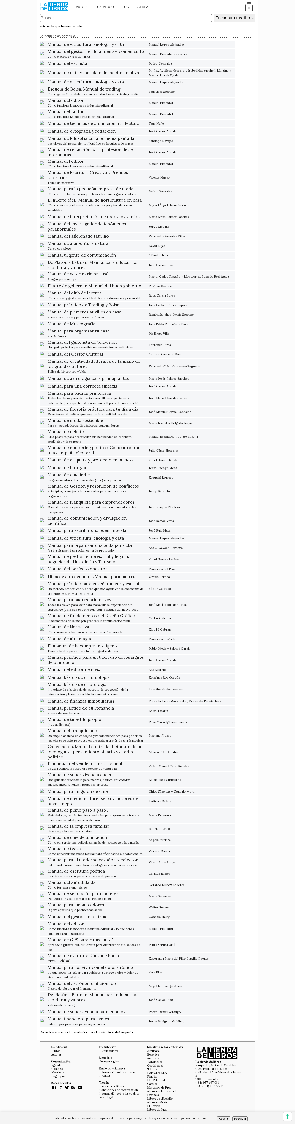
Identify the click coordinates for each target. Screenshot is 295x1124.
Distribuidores (109, 1050)
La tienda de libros (111, 1086)
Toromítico (155, 1062)
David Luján (157, 246)
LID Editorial (156, 1080)
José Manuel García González (170, 412)
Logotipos (58, 1076)
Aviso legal (106, 1097)
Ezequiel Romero (161, 477)
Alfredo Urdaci (159, 255)
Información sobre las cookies (119, 1093)
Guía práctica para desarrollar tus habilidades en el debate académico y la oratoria (90, 437)
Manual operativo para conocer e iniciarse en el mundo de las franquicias (92, 507)
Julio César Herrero (163, 450)
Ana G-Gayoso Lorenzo (166, 548)
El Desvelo (154, 1106)
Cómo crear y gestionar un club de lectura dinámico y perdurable (94, 295)
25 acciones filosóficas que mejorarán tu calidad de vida (93, 411)
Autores (83, 7)
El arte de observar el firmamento (82, 986)
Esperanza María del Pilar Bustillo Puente (179, 958)
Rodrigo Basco (159, 829)
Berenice (153, 1054)
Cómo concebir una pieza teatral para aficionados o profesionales (95, 851)
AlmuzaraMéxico (158, 1102)
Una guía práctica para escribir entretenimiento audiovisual (90, 344)
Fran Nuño (156, 124)
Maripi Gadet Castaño (164, 276)
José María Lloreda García (168, 398)
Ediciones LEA (157, 1073)
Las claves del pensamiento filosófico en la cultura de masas (91, 141)
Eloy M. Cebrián (160, 629)
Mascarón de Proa (159, 1087)
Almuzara (153, 1050)
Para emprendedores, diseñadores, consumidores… (84, 423)
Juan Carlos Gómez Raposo (168, 305)
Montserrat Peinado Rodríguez (206, 276)
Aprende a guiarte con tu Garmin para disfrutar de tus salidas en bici (94, 945)
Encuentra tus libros (234, 18)
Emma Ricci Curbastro (165, 780)
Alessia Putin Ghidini (163, 752)
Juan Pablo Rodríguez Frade (169, 324)
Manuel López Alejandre (166, 44)
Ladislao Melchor (161, 801)
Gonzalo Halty (159, 917)
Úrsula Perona (159, 577)
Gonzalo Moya (184, 791)
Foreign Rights (109, 1061)
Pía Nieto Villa (159, 333)
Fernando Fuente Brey (205, 701)
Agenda (142, 7)
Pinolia (152, 1076)
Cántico (152, 1084)
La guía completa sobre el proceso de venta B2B (85, 766)
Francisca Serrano (162, 92)
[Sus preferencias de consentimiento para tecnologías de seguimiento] (287, 1116)
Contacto (57, 1068)
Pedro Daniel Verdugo (165, 1012)
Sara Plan (155, 972)
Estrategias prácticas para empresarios (78, 1021)
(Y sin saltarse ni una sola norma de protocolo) (90, 548)
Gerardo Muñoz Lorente (167, 885)
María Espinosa (160, 815)
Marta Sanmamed (161, 896)
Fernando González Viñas (167, 236)
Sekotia (152, 1069)
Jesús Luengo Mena (163, 468)
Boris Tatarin (158, 711)
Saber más (199, 1118)
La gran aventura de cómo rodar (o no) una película (84, 477)
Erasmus (153, 1095)
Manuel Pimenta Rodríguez (168, 54)
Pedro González (160, 63)
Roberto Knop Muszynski (167, 701)
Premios (105, 1075)
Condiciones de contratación (118, 1090)
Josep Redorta (159, 491)
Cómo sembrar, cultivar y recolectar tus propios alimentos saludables (95, 205)
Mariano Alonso (160, 736)
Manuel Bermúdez (162, 437)
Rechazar (240, 1118)
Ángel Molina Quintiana (165, 986)
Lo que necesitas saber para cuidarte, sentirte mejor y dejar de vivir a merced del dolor (93, 972)
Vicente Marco (159, 178)
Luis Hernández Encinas (166, 689)
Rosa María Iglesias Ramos (168, 722)
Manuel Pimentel (161, 103)
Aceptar (224, 1118)
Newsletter (58, 1072)
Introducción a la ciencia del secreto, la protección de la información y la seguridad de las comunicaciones (88, 689)
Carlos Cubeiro (160, 618)
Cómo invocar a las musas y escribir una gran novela (85, 629)
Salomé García (180, 648)
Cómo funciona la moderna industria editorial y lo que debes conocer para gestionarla (91, 929)
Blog (125, 7)
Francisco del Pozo (162, 569)
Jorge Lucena (188, 437)
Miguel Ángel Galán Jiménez (169, 205)
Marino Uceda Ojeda (163, 75)
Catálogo (105, 7)
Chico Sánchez (159, 791)
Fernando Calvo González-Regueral (174, 366)
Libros (55, 1050)
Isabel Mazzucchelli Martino (208, 70)
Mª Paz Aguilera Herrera (166, 70)
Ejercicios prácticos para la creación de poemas (82, 873)
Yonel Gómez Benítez (164, 460)
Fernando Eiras (160, 345)
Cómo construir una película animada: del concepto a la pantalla (93, 840)
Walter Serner (159, 907)
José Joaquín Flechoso (165, 507)
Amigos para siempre (78, 276)
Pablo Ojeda (157, 648)
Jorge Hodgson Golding (166, 1021)
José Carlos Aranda (162, 131)
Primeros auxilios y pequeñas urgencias (84, 314)
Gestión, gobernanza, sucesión (78, 828)
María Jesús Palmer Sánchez (169, 217)
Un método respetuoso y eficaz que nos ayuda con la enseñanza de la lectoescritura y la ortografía (96, 589)
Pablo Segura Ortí (162, 945)
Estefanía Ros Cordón (164, 677)
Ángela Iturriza (160, 840)
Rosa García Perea (162, 295)
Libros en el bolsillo (160, 1098)
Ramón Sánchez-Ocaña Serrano (171, 314)
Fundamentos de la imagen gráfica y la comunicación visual (91, 618)
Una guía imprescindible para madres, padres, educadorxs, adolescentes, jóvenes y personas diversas (89, 780)
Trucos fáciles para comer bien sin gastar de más (83, 648)
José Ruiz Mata (159, 531)
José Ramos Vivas (161, 521)
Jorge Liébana (159, 227)
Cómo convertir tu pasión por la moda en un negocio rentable (92, 191)
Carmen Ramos (159, 874)
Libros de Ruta (157, 1109)
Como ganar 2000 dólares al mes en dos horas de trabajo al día (93, 91)
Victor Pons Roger (162, 862)
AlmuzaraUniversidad (161, 1091)
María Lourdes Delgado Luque (171, 423)
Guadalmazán (156, 1065)
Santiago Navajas (161, 141)
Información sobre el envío (117, 1072)
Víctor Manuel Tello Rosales (169, 766)
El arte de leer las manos (81, 710)
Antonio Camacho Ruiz (165, 354)
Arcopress (154, 1058)
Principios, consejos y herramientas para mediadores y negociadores (93, 491)
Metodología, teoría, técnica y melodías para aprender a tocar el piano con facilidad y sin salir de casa (94, 815)
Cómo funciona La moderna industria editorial (81, 114)
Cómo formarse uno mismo (72, 885)
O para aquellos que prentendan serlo (76, 907)
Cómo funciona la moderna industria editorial (80, 103)
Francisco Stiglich (162, 639)
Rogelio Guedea (160, 286)
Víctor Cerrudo (160, 589)
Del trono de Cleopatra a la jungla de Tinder (83, 896)
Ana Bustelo (157, 670)
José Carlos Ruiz (161, 265)
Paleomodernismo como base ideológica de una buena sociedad (93, 862)
